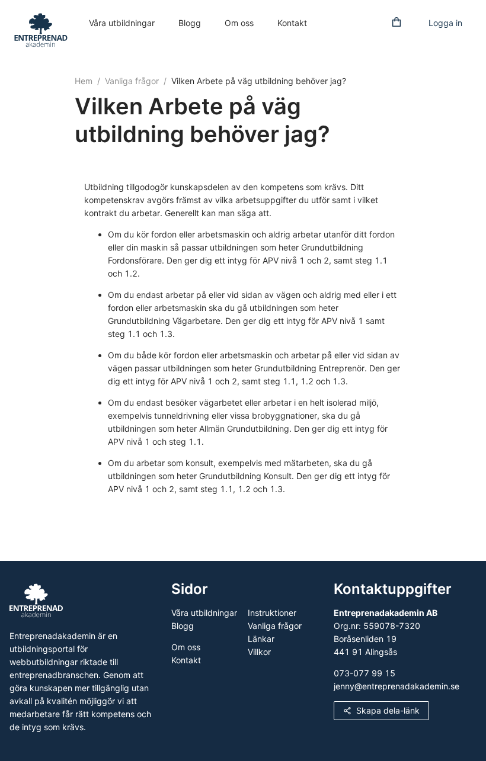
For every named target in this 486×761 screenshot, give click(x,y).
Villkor (259, 652)
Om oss (239, 23)
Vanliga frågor (132, 81)
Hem (83, 81)
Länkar (261, 639)
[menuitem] (122, 23)
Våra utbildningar (122, 23)
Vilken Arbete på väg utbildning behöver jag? (258, 81)
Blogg (189, 23)
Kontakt (292, 23)
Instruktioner (272, 613)
